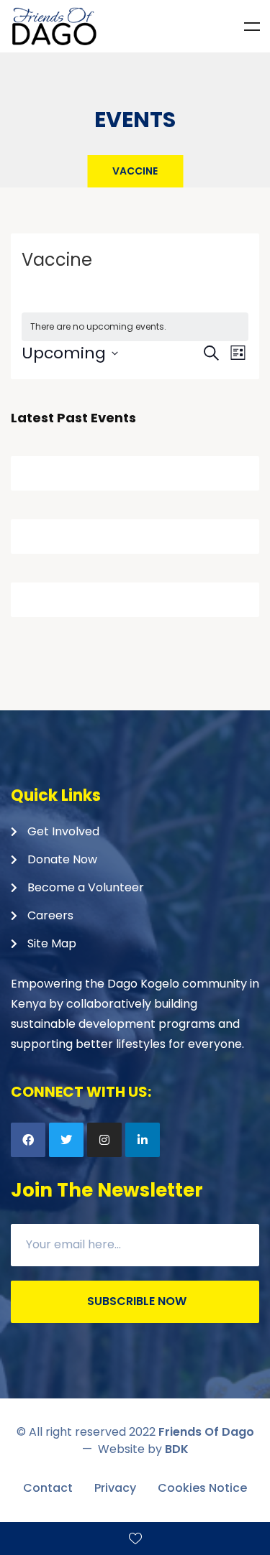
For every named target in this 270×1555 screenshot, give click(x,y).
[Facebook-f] (28, 1140)
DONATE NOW (135, 1538)
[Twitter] (66, 1140)
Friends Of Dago (206, 1432)
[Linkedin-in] (142, 1140)
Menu (252, 27)
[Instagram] (104, 1140)
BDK (177, 1449)
